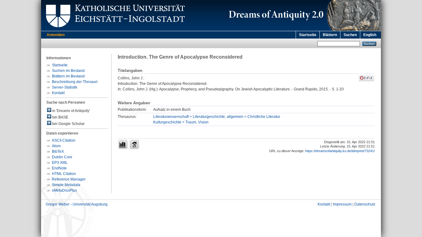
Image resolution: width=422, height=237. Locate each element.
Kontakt (58, 93)
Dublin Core (62, 157)
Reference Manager (69, 179)
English (369, 35)
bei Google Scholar (68, 124)
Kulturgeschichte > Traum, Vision (181, 122)
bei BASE (59, 117)
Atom (56, 146)
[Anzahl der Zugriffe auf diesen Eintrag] (123, 144)
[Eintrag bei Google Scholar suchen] (134, 144)
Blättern (330, 35)
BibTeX (58, 151)
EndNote (59, 168)
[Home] (303, 29)
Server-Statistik (64, 87)
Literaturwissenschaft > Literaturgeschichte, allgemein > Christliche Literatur (216, 116)
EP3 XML (60, 162)
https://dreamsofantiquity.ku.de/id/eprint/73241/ (340, 151)
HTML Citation (64, 174)
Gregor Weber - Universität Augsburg (77, 204)
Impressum (342, 204)
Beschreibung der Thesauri (75, 82)
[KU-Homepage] (114, 29)
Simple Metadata (66, 185)
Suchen (350, 35)
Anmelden (56, 35)
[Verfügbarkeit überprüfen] (366, 80)
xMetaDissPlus (64, 190)
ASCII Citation (63, 140)
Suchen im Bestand (68, 71)
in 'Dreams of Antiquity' (70, 111)
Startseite (307, 35)
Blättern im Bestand (68, 76)
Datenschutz (364, 204)
